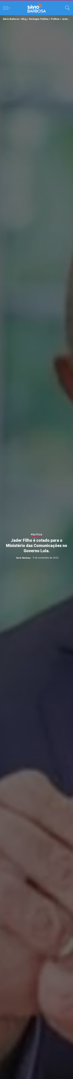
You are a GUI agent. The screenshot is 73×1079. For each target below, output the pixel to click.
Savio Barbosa (23, 558)
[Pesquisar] (66, 7)
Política (36, 535)
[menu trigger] (7, 7)
